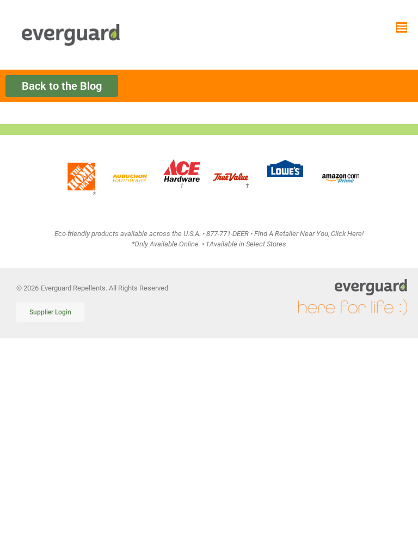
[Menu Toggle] (401, 27)
